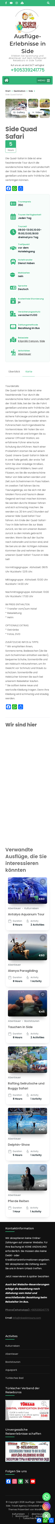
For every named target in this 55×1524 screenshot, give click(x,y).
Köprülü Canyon (28, 341)
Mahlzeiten (24, 272)
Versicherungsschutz (29, 311)
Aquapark (11, 1370)
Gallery (21, 112)
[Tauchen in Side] (27, 1003)
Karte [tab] (29, 371)
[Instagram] (46, 1506)
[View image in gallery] (16, 101)
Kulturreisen (31, 908)
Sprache (22, 285)
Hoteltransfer (25, 259)
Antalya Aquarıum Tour (26, 914)
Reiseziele (23, 337)
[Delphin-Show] (27, 1121)
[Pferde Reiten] (27, 1177)
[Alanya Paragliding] (27, 947)
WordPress (40, 1509)
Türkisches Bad (14, 1378)
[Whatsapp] (46, 1497)
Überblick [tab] (14, 371)
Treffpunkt (24, 244)
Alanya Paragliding (23, 971)
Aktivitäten (24, 350)
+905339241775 (27, 1310)
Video (38, 112)
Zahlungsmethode (28, 324)
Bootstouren (31, 1021)
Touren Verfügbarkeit (29, 214)
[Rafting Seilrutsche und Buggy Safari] (27, 1059)
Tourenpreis (24, 201)
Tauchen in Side (20, 1027)
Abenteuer (24, 354)
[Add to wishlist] (43, 882)
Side (42, 341)
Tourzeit (22, 226)
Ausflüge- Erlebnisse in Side (27, 43)
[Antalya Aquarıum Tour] (27, 890)
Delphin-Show (19, 1144)
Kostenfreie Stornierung (31, 298)
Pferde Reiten (18, 1201)
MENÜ (41, 80)
